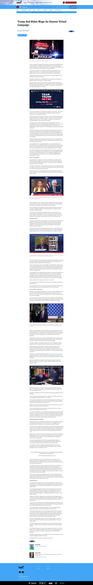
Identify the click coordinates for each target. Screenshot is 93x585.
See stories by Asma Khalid (40, 546)
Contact (48, 566)
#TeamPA (41, 453)
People (38, 568)
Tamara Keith (27, 30)
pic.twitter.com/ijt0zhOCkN (48, 453)
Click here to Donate (71, 2)
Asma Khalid (22, 30)
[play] (17, 7)
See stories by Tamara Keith (40, 557)
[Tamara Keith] (32, 555)
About (38, 566)
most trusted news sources (54, 353)
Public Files (48, 568)
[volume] (20, 7)
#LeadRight (60, 452)
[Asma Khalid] (32, 547)
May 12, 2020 (52, 455)
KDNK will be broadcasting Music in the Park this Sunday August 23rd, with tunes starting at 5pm (46, 12)
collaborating (46, 146)
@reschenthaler (38, 452)
